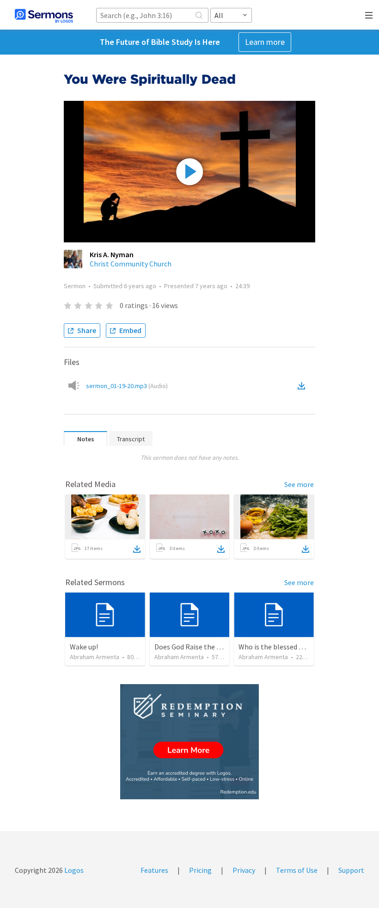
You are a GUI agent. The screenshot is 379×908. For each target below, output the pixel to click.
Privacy (243, 870)
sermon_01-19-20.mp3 (127, 386)
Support (351, 870)
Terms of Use (297, 870)
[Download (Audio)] (303, 386)
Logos (73, 870)
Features (154, 870)
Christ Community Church (130, 263)
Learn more (265, 42)
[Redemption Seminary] (189, 741)
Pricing (200, 870)
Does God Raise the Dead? (194, 646)
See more (299, 484)
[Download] (137, 549)
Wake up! (84, 646)
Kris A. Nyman (112, 254)
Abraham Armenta (94, 657)
